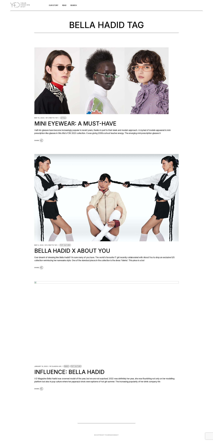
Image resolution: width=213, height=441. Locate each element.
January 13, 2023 (41, 366)
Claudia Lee (55, 366)
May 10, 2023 (39, 118)
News (66, 366)
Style (63, 118)
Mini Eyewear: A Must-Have (75, 123)
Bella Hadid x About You (72, 250)
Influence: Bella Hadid (69, 372)
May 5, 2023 (38, 245)
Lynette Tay (52, 118)
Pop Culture (65, 245)
